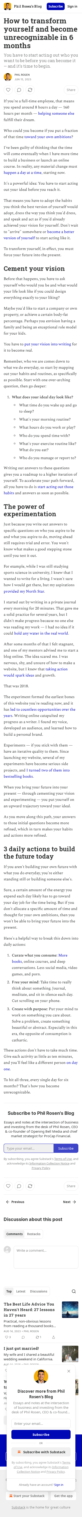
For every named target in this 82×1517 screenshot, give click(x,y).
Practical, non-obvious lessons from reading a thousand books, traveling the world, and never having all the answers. (29, 1323)
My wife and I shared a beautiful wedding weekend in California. (29, 1356)
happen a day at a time (22, 173)
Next (67, 1202)
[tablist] (23, 1234)
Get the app (63, 1496)
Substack (18, 1507)
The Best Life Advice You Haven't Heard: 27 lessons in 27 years (29, 1309)
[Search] (73, 1291)
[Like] (8, 89)
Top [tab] (9, 1291)
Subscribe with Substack (44, 1452)
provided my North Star (24, 591)
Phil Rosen (22, 74)
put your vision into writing (47, 344)
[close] (68, 1371)
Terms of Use (63, 1159)
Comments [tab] (14, 1234)
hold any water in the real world (41, 633)
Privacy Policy (55, 1472)
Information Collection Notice (49, 1163)
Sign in (72, 6)
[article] (41, 1320)
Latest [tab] (21, 1291)
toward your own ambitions (47, 137)
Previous (17, 1202)
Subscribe (56, 6)
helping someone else (56, 113)
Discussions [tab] (38, 1291)
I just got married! (21, 1348)
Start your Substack (29, 1496)
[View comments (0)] (19, 89)
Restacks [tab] (33, 1234)
